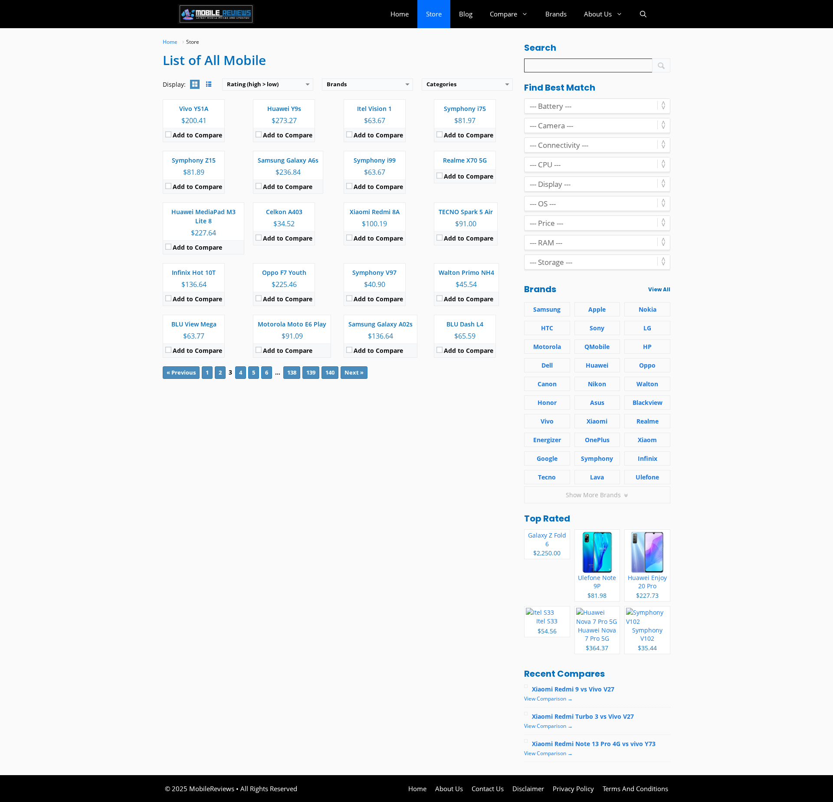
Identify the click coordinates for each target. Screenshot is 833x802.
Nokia (647, 309)
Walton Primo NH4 (466, 272)
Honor (547, 402)
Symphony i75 (465, 108)
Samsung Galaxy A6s (288, 160)
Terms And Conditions (635, 788)
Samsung (547, 309)
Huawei (597, 365)
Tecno (547, 477)
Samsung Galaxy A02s (380, 324)
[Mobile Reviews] (216, 14)
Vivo (547, 421)
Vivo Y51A (193, 108)
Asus (597, 402)
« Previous (181, 372)
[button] (643, 14)
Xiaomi (597, 421)
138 (291, 372)
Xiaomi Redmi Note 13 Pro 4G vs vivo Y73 (594, 744)
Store (434, 14)
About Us (598, 14)
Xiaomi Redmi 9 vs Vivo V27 (573, 689)
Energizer (547, 440)
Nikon (597, 384)
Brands (556, 14)
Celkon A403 (284, 212)
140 (330, 372)
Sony (597, 328)
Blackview (647, 402)
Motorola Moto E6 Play (292, 324)
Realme (647, 421)
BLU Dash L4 (464, 324)
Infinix (647, 458)
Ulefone (647, 477)
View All (659, 289)
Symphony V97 (374, 272)
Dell (547, 365)
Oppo (647, 365)
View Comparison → (548, 698)
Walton (647, 384)
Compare (503, 14)
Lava (597, 477)
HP (647, 346)
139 (310, 372)
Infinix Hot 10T (194, 272)
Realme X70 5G (465, 160)
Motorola (547, 346)
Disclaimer (528, 788)
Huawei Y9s (284, 108)
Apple (597, 309)
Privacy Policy (573, 788)
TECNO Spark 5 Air (466, 212)
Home (399, 14)
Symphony (597, 458)
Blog (465, 14)
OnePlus (597, 440)
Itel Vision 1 (374, 108)
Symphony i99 (375, 160)
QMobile (597, 346)
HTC (547, 328)
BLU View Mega (193, 324)
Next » (354, 372)
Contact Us (488, 788)
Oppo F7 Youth (284, 272)
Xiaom (647, 440)
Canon (547, 384)
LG (647, 328)
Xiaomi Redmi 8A (375, 212)
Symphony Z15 (194, 160)
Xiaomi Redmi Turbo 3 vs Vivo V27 (583, 716)
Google (547, 458)
